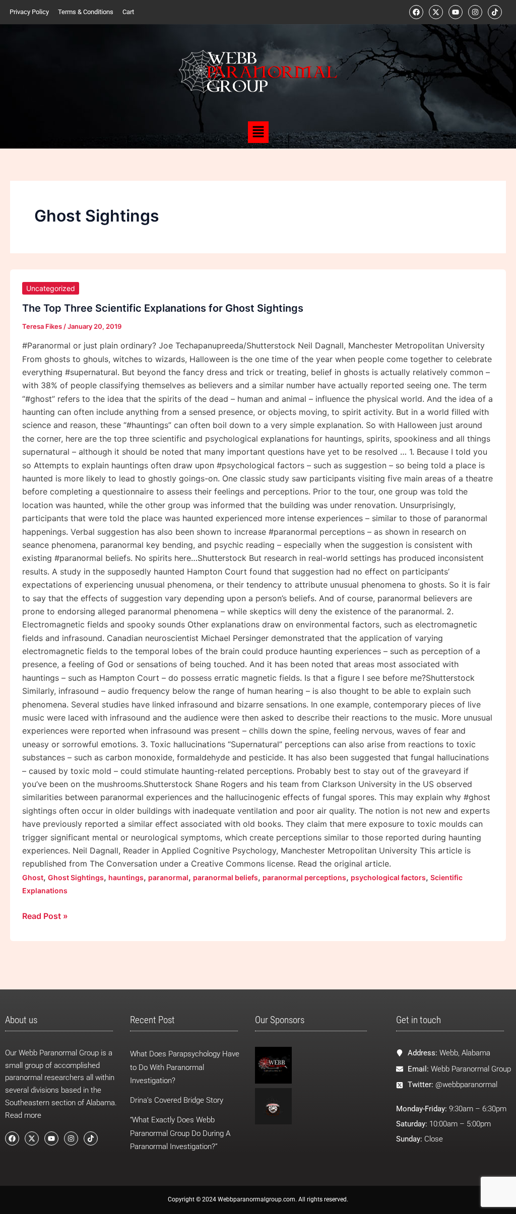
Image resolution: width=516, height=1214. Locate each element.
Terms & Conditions (85, 12)
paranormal (168, 877)
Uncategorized (50, 288)
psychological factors (388, 877)
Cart (128, 12)
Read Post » (45, 915)
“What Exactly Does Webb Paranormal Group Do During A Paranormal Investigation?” (180, 1133)
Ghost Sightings (76, 877)
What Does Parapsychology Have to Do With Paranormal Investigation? (184, 1067)
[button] (258, 132)
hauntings (126, 877)
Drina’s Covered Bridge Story (176, 1100)
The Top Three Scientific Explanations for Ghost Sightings (162, 308)
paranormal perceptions (304, 877)
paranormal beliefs (225, 877)
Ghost (32, 877)
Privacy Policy (29, 12)
